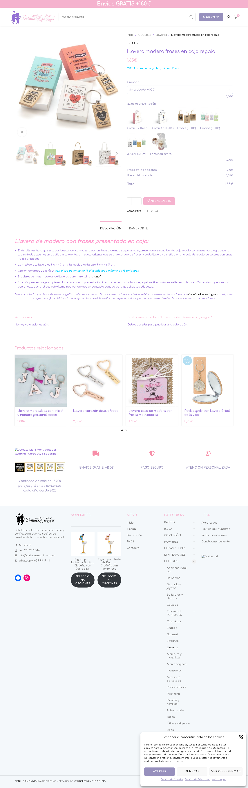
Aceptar (159, 771)
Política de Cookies (172, 779)
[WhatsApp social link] (156, 211)
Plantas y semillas (173, 702)
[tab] (111, 226)
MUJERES (144, 35)
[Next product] (138, 43)
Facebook (194, 294)
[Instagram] (26, 578)
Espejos (172, 628)
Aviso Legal (219, 779)
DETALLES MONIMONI (27, 781)
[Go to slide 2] (126, 430)
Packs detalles (176, 687)
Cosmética (174, 621)
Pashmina (173, 694)
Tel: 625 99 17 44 (29, 550)
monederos (174, 670)
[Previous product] (129, 43)
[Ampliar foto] (22, 132)
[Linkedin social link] (152, 211)
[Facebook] (18, 578)
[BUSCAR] (191, 17)
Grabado (133, 82)
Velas (170, 730)
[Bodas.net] (210, 556)
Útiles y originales (178, 723)
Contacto (133, 548)
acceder (142, 324)
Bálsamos (173, 578)
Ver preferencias (225, 771)
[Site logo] (32, 16)
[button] (240, 737)
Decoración (134, 535)
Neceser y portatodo (174, 679)
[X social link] (147, 211)
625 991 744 (213, 17)
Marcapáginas (177, 664)
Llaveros (161, 35)
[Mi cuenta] (228, 17)
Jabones (173, 641)
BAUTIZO (170, 522)
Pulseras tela (175, 710)
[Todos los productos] (133, 43)
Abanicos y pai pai (177, 570)
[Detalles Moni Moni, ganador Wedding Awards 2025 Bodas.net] (40, 451)
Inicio (130, 35)
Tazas (171, 717)
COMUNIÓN (172, 535)
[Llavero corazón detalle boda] (96, 381)
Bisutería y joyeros (174, 586)
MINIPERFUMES (174, 554)
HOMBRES (171, 541)
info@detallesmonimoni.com (37, 555)
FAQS (130, 541)
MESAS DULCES (175, 548)
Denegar (192, 771)
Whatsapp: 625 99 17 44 (34, 560)
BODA (168, 528)
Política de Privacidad (197, 779)
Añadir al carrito (159, 201)
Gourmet (172, 634)
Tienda (131, 529)
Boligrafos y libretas (175, 596)
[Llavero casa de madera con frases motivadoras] (152, 381)
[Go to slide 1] (122, 430)
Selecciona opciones (82, 580)
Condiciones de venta (216, 541)
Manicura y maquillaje (174, 656)
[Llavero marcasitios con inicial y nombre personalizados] (41, 381)
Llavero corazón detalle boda (95, 411)
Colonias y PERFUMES (174, 613)
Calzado (172, 604)
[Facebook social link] (143, 211)
